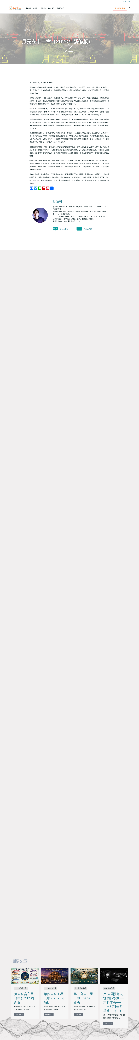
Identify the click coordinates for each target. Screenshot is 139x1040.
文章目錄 (28, 8)
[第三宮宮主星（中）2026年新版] (84, 976)
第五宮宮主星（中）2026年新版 (24, 998)
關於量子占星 (60, 8)
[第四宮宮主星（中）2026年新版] (54, 976)
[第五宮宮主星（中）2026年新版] (25, 976)
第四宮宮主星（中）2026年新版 (54, 998)
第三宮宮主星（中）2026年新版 (84, 998)
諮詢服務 (43, 8)
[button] (120, 8)
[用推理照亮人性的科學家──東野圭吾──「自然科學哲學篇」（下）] (114, 976)
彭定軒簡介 (51, 8)
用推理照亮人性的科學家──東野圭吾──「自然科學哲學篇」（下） (113, 1002)
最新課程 (35, 8)
